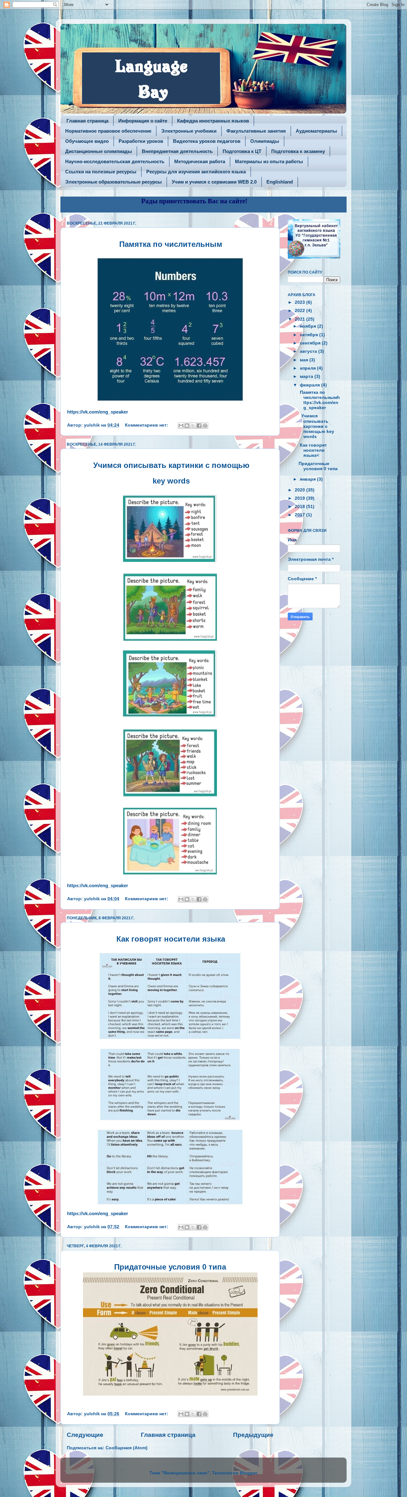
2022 (300, 310)
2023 (300, 302)
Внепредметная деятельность (177, 151)
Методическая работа (199, 161)
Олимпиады (264, 141)
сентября (311, 343)
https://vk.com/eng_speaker (97, 411)
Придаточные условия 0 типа (319, 466)
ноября (308, 326)
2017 (300, 514)
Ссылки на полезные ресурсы (100, 171)
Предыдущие (253, 1434)
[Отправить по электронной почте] (181, 425)
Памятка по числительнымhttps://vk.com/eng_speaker (319, 400)
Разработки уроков (141, 141)
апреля (308, 368)
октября (309, 334)
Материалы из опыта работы (269, 161)
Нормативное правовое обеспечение (108, 131)
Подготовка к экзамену (298, 151)
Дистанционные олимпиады (98, 151)
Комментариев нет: (147, 425)
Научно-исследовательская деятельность (114, 161)
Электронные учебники (189, 131)
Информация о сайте (142, 120)
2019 (300, 498)
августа (309, 351)
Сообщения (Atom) (127, 1447)
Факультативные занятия (256, 131)
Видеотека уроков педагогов (206, 141)
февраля (310, 385)
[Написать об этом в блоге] (187, 425)
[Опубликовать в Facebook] (199, 425)
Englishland (279, 182)
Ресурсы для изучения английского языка (196, 171)
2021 (300, 319)
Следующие (85, 1434)
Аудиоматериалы (316, 131)
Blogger (248, 1473)
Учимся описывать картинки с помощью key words (316, 426)
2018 (300, 506)
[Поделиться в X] (193, 425)
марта (307, 376)
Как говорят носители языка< (313, 450)
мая (304, 360)
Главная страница (87, 120)
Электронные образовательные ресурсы (113, 182)
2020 (300, 490)
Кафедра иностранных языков (213, 120)
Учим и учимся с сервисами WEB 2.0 (214, 182)
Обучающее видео (87, 141)
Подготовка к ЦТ (242, 151)
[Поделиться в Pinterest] (205, 425)
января (308, 479)
